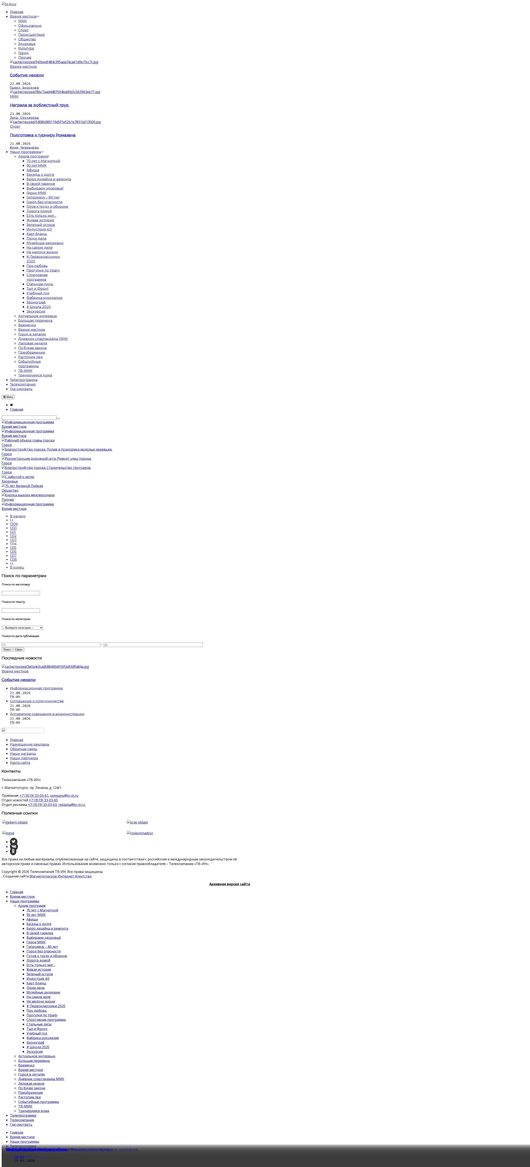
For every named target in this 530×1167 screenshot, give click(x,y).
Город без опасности (43, 951)
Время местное (23, 67)
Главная (16, 892)
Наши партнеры (24, 758)
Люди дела (35, 987)
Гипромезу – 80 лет (42, 946)
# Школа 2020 (37, 1047)
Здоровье (26, 44)
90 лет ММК (36, 914)
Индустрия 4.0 (37, 978)
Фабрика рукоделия (42, 1038)
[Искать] (58, 418)
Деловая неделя (31, 1083)
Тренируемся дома (33, 1111)
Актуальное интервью (36, 1056)
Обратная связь (23, 749)
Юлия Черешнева (24, 147)
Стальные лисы (38, 1024)
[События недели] (54, 62)
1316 (13, 552)
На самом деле (38, 997)
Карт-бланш (36, 983)
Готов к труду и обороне (46, 955)
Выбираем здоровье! (43, 937)
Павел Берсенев (24, 88)
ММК (22, 21)
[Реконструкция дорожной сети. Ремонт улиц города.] (46, 458)
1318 (13, 560)
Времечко (26, 1065)
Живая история (38, 969)
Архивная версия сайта (229, 884)
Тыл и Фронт (37, 1028)
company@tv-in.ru (64, 795)
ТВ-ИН (19, 1157)
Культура (26, 48)
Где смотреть (21, 1124)
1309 (14, 524)
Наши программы (24, 901)
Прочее (24, 57)
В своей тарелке (39, 933)
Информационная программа (36, 1149)
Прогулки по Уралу (41, 1015)
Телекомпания (22, 1120)
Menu (9, 397)
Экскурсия (34, 1051)
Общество (27, 39)
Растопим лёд (29, 1097)
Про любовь (36, 1010)
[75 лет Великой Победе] (22, 486)
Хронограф (35, 1042)
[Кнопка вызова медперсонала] (28, 495)
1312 (13, 536)
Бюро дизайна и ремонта (47, 928)
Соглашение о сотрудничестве (37, 701)
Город (23, 53)
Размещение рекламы (29, 744)
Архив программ (32, 905)
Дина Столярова (24, 118)
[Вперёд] (11, 563)
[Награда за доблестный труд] (55, 92)
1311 (13, 532)
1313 (13, 540)
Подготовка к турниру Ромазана (43, 135)
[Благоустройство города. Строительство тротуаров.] (46, 467)
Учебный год (36, 1033)
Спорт (23, 30)
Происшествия (31, 35)
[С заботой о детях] (18, 476)
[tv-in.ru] (9, 4)
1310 (13, 528)
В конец (17, 567)
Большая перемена (34, 1060)
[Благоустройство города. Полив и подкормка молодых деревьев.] (57, 449)
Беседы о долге (38, 924)
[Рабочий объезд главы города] (28, 440)
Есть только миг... (40, 965)
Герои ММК (36, 942)
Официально (30, 26)
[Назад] (11, 520)
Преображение (30, 1092)
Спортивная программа (46, 1019)
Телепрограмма (23, 1115)
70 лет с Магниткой (42, 910)
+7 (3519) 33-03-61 (34, 795)
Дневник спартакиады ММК (41, 1079)
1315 (13, 548)
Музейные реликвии (43, 992)
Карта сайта (20, 763)
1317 (13, 556)
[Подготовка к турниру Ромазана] (55, 122)
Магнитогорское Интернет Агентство (61, 876)
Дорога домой (38, 960)
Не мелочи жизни (40, 1001)
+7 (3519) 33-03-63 (42, 804)
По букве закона (31, 1088)
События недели (27, 75)
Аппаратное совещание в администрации (47, 714)
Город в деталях (31, 1074)
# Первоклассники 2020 (45, 1006)
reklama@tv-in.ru (71, 804)
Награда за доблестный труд (39, 105)
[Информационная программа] (28, 422)
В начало (17, 516)
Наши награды (23, 754)
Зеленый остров (39, 974)
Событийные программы (38, 1101)
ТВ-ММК (25, 1106)
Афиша (32, 919)
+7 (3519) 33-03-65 (43, 800)
